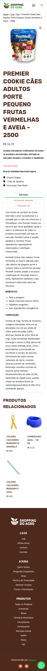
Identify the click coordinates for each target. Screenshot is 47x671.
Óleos (23, 639)
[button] (40, 28)
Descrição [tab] (23, 194)
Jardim (23, 635)
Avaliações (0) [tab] (23, 205)
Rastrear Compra (23, 584)
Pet (23, 644)
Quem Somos (23, 567)
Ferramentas (23, 622)
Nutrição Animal (23, 631)
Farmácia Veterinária (23, 617)
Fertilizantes (23, 626)
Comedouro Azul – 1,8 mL (34, 440)
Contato (23, 547)
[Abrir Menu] (33, 5)
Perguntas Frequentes (23, 571)
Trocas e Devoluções (23, 589)
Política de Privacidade (23, 580)
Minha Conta (23, 543)
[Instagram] (26, 666)
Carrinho (23, 552)
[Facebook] (20, 666)
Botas (23, 613)
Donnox (32, 659)
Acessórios (23, 608)
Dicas (23, 575)
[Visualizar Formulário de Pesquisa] (42, 5)
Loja (23, 538)
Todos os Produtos (23, 604)
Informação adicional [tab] (23, 200)
